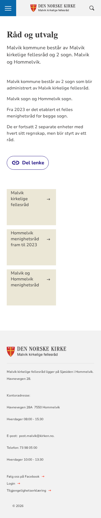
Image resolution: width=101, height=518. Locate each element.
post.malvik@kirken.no (36, 436)
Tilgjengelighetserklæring (26, 490)
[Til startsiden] (36, 351)
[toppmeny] (8, 8)
